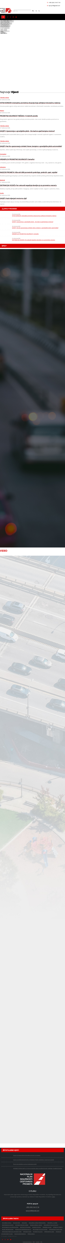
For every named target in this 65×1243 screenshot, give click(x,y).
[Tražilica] (36, 11)
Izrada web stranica (27, 1241)
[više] (53, 1197)
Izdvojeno (3, 167)
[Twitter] (13, 17)
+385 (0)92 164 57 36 (54, 2)
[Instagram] (10, 17)
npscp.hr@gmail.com (54, 5)
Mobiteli (2, 180)
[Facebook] (8, 17)
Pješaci (2, 110)
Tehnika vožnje (4, 97)
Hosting (37, 1241)
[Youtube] (11, 11)
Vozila (2, 193)
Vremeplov (3, 154)
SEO (41, 1241)
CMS (34, 1241)
